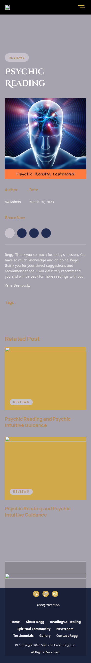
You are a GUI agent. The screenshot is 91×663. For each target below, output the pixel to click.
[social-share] (10, 233)
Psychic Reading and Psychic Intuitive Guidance (38, 422)
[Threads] (36, 594)
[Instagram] (55, 594)
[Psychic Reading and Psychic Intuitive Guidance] (45, 378)
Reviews (21, 402)
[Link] (45, 594)
